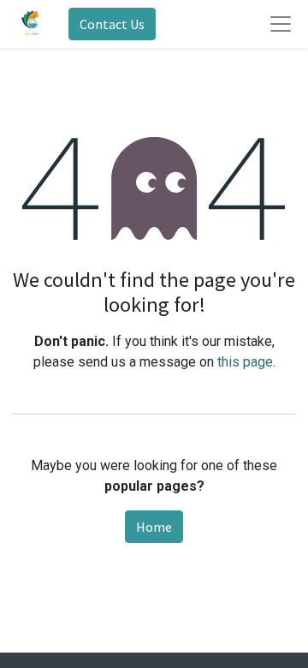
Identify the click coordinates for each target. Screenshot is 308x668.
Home (154, 526)
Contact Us (112, 24)
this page (245, 362)
